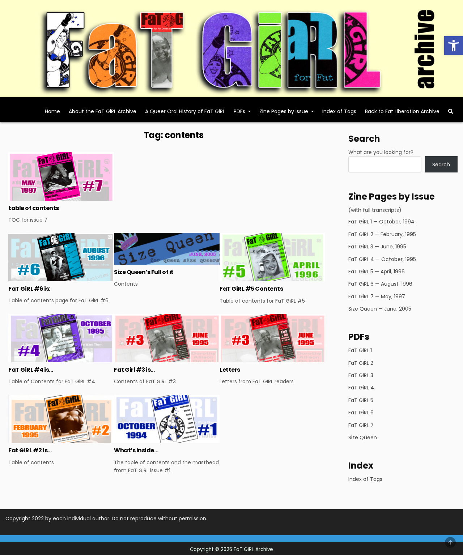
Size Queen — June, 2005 (379, 308)
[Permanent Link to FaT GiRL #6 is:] (61, 257)
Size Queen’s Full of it (144, 272)
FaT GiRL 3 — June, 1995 (377, 246)
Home (52, 111)
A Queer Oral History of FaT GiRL (185, 111)
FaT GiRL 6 (361, 412)
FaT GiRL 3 (360, 375)
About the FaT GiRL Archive (102, 111)
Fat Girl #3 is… (134, 370)
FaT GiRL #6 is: (29, 289)
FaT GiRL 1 (360, 350)
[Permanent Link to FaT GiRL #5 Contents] (272, 257)
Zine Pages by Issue (283, 111)
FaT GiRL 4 (361, 387)
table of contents (33, 208)
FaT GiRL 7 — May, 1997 (376, 296)
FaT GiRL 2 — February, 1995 (382, 234)
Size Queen (362, 437)
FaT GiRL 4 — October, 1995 (382, 259)
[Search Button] (451, 111)
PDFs (239, 111)
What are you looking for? (380, 152)
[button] (453, 45)
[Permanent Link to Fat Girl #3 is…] (167, 338)
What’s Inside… (136, 450)
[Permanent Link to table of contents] (61, 176)
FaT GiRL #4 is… (30, 370)
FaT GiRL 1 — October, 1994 (381, 221)
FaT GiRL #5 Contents (251, 289)
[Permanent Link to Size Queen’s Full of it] (167, 249)
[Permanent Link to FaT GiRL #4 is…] (61, 338)
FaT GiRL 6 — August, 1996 (380, 283)
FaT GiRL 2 (360, 363)
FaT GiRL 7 (361, 425)
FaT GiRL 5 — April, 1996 (376, 271)
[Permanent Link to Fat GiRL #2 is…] (61, 419)
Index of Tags (339, 111)
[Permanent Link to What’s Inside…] (167, 419)
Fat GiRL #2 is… (30, 450)
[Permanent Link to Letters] (272, 338)
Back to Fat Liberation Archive (402, 111)
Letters (230, 370)
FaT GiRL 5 (360, 400)
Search (441, 164)
